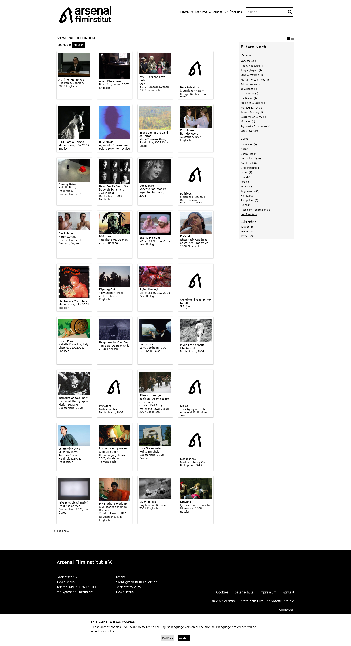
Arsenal (218, 12)
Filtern (184, 12)
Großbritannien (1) (252, 167)
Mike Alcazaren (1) (252, 74)
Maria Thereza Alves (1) (255, 79)
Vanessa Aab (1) (250, 60)
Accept (184, 637)
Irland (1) (246, 177)
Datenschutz (243, 592)
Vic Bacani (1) (249, 98)
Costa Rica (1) (249, 153)
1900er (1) (247, 226)
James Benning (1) (252, 112)
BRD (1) (245, 149)
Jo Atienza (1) (249, 88)
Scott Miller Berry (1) (253, 116)
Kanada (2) (247, 195)
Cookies (222, 592)
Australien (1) (249, 144)
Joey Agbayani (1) (251, 70)
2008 (77, 45)
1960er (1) (247, 231)
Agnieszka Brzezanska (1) (256, 126)
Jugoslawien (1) (250, 191)
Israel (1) (246, 181)
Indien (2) (246, 172)
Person (246, 55)
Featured (201, 12)
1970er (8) (247, 236)
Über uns (236, 12)
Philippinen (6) (249, 200)
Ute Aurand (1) (249, 93)
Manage (167, 637)
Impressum (267, 592)
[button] (82, 45)
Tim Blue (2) (248, 121)
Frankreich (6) (249, 163)
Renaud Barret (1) (251, 107)
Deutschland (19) (251, 158)
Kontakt (288, 592)
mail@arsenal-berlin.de (75, 592)
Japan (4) (246, 186)
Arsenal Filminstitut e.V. (84, 562)
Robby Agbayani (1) (252, 65)
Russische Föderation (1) (255, 209)
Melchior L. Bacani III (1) (255, 102)
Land (244, 139)
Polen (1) (246, 204)
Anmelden (286, 609)
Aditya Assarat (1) (251, 84)
